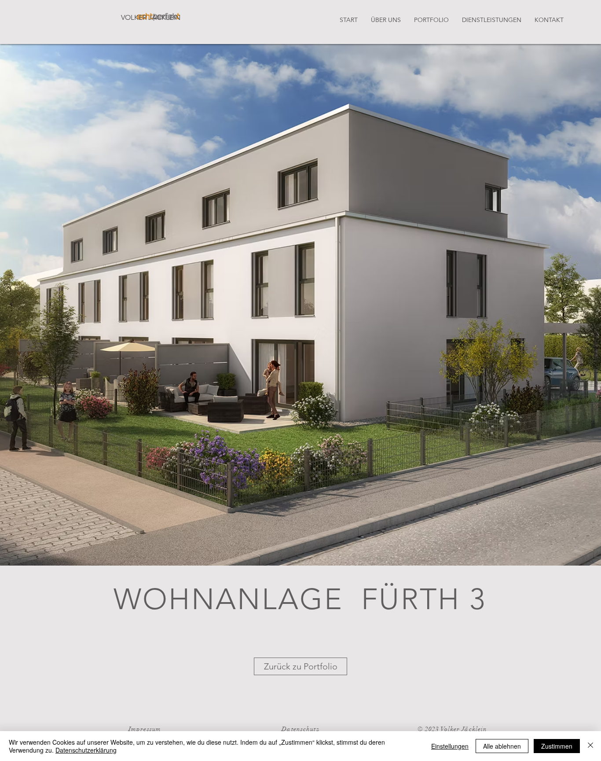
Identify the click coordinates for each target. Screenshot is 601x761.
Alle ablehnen (502, 746)
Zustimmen (556, 746)
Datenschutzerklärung (86, 750)
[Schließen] (590, 746)
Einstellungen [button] (450, 746)
